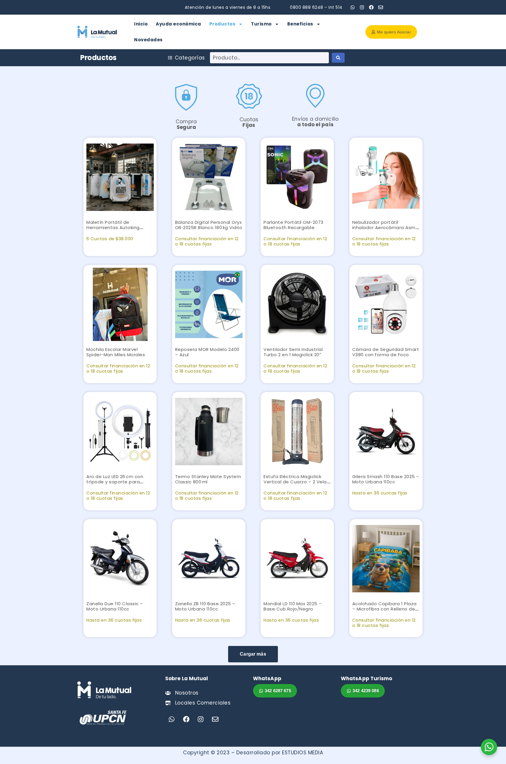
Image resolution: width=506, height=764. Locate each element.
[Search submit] (338, 58)
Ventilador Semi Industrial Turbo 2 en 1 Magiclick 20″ (293, 352)
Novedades (148, 40)
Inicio (141, 24)
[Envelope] (380, 7)
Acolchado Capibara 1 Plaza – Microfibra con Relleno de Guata (384, 609)
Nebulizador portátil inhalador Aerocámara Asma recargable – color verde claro (385, 230)
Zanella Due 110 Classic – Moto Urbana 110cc (114, 606)
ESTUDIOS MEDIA (302, 752)
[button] (253, 654)
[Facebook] (371, 7)
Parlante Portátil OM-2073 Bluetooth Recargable (294, 225)
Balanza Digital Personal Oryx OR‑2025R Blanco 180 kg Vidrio (208, 225)
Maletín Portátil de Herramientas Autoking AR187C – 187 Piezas (113, 227)
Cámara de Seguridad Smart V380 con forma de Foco (385, 352)
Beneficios (300, 24)
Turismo (261, 24)
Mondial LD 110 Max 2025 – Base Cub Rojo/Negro (293, 606)
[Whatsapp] (352, 7)
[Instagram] (362, 7)
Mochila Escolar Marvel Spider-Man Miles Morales (115, 352)
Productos (222, 24)
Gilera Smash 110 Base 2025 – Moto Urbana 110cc (385, 479)
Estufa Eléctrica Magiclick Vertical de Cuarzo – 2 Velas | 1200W (296, 481)
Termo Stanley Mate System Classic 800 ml (208, 479)
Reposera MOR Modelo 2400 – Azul (207, 352)
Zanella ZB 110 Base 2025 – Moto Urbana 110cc (205, 606)
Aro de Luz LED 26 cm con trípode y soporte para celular (114, 481)
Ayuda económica (178, 24)
